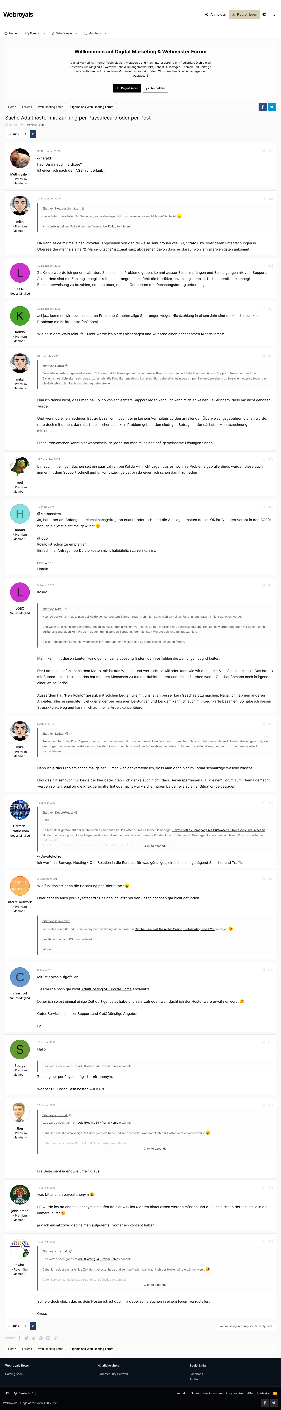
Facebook (196, 1374)
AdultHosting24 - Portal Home (106, 989)
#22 (270, 198)
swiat (20, 1265)
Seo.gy (19, 1065)
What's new (64, 33)
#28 (270, 585)
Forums (35, 33)
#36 (270, 1241)
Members (94, 33)
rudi (20, 482)
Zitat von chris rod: (55, 1115)
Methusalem (20, 174)
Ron (20, 1128)
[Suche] (273, 14)
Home (13, 33)
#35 (270, 1187)
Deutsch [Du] (27, 1393)
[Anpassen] (264, 14)
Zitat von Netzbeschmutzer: (61, 208)
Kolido (112, 226)
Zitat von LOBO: (53, 366)
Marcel (12, 124)
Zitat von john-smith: (56, 921)
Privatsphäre (234, 1393)
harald (20, 530)
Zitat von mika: (52, 609)
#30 (270, 802)
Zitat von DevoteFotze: (57, 812)
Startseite (263, 1393)
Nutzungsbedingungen (206, 1393)
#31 (270, 879)
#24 (270, 308)
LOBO (19, 289)
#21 (270, 151)
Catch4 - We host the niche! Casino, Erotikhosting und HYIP (175, 929)
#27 (270, 506)
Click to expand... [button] (155, 846)
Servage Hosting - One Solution (85, 863)
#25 (270, 356)
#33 (270, 1042)
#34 (270, 1105)
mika (20, 222)
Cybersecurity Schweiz (113, 1374)
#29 (270, 723)
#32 (270, 970)
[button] (44, 33)
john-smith (20, 1211)
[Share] (264, 151)
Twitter (194, 1379)
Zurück (14, 134)
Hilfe (250, 1393)
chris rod (20, 993)
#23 (270, 265)
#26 (270, 459)
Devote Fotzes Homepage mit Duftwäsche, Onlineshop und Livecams (218, 830)
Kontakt (181, 1393)
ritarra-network (20, 902)
